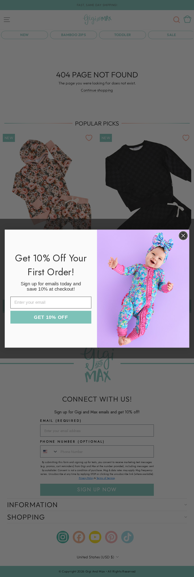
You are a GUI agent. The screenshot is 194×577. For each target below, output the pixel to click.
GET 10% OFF (51, 317)
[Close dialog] (183, 235)
